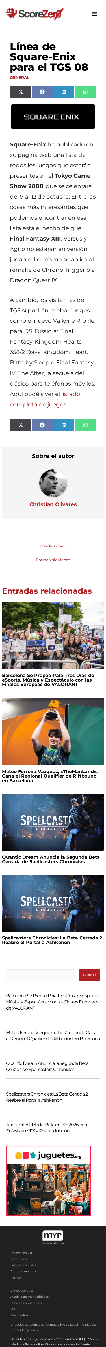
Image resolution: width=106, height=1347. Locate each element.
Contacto (52, 1324)
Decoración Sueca (23, 1265)
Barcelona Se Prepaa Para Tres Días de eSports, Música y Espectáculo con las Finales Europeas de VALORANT (48, 680)
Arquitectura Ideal (23, 1271)
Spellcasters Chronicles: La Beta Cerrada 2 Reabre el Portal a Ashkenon (52, 940)
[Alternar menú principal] (95, 14)
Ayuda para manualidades (29, 1297)
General (19, 77)
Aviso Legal (70, 1324)
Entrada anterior (53, 546)
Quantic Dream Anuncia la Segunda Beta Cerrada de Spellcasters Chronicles (51, 859)
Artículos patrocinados (27, 1324)
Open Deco (18, 1259)
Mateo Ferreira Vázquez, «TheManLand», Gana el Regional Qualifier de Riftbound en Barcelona (50, 776)
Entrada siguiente (53, 560)
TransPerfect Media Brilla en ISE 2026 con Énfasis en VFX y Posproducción (46, 1128)
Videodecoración (22, 1290)
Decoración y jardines (26, 1303)
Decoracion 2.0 (21, 1253)
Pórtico (15, 1277)
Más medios (19, 1315)
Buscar (89, 975)
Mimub (15, 1309)
